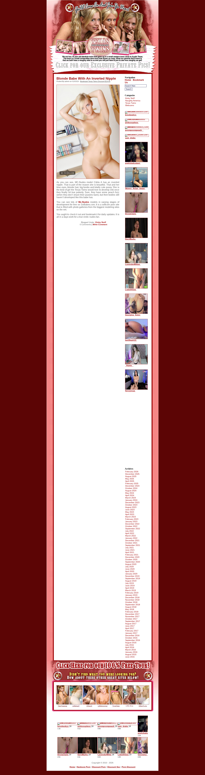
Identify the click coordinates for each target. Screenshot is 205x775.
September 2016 (132, 640)
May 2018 (129, 609)
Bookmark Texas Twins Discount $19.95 (95, 81)
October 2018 (131, 602)
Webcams (129, 105)
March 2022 (130, 536)
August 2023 (130, 507)
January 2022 (131, 538)
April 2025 (129, 481)
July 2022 (129, 531)
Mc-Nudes (83, 202)
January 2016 (131, 652)
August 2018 (130, 607)
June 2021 (130, 550)
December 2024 (132, 486)
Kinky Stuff (100, 222)
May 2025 (129, 479)
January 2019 (131, 595)
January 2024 (131, 500)
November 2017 (132, 616)
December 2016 (132, 635)
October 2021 (131, 543)
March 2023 (130, 517)
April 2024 (129, 495)
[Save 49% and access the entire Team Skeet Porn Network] (102, 73)
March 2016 (130, 650)
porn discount (128, 767)
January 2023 (131, 521)
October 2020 (131, 559)
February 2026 (131, 471)
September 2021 (132, 545)
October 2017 (131, 619)
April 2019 (129, 588)
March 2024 (130, 498)
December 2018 (132, 597)
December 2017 (132, 614)
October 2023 (131, 505)
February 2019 (131, 593)
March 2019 (130, 590)
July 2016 (129, 645)
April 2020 (129, 571)
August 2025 (130, 476)
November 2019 (132, 576)
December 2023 (132, 502)
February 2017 (131, 631)
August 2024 (130, 490)
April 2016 (129, 647)
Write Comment (100, 224)
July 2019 (129, 583)
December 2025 (132, 474)
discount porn (99, 767)
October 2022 (131, 526)
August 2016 (130, 642)
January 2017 (131, 633)
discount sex (113, 767)
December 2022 (132, 524)
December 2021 (132, 540)
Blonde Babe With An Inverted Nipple (86, 78)
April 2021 (129, 552)
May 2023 (129, 512)
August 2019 (130, 581)
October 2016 (131, 638)
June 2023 (130, 509)
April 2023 (129, 514)
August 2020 (130, 564)
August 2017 (130, 623)
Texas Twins (130, 103)
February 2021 (131, 555)
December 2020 (132, 557)
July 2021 (129, 547)
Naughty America (132, 100)
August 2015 (130, 654)
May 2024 (129, 493)
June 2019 (130, 585)
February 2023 (131, 519)
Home (128, 80)
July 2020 (129, 566)
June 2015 (130, 657)
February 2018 (131, 612)
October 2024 (131, 488)
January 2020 (131, 574)
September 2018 (132, 604)
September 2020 (132, 562)
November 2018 (132, 600)
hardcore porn (83, 767)
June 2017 (130, 626)
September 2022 (132, 528)
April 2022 (129, 533)
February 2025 (131, 483)
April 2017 (129, 628)
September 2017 (132, 621)
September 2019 (132, 578)
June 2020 (130, 569)
